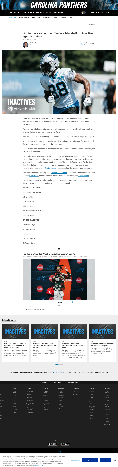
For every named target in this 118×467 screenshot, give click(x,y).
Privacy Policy (39, 465)
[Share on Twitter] (85, 44)
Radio (14, 403)
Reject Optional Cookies (90, 460)
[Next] (72, 302)
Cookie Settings (75, 460)
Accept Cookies (105, 460)
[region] (59, 460)
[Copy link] (92, 43)
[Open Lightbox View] (59, 285)
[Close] (115, 460)
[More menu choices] (65, 12)
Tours (107, 421)
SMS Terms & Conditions (92, 408)
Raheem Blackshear (59, 172)
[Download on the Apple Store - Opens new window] (52, 444)
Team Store (76, 391)
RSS (92, 394)
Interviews (29, 397)
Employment (91, 391)
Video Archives (30, 412)
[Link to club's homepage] (5, 12)
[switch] (83, 12)
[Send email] (89, 44)
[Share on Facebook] (81, 44)
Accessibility (107, 424)
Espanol (15, 409)
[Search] (89, 12)
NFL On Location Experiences (61, 406)
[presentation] (115, 365)
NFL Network (30, 400)
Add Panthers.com (60, 372)
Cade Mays (33, 175)
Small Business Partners (91, 417)
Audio (14, 395)
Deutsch (15, 406)
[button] (56, 364)
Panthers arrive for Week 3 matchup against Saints (49, 253)
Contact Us (91, 412)
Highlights (29, 394)
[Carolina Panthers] (59, 452)
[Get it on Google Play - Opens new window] (65, 445)
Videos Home (30, 391)
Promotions (76, 394)
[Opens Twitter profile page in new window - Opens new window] (31, 45)
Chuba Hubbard (51, 168)
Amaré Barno (83, 175)
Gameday (45, 395)
